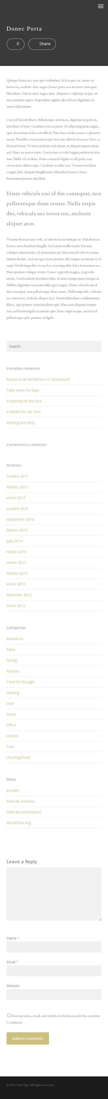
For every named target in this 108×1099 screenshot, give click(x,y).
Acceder (13, 790)
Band (11, 649)
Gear (10, 703)
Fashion (13, 671)
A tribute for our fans (24, 411)
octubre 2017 (17, 476)
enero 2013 (16, 584)
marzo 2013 (16, 562)
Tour (10, 746)
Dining (12, 660)
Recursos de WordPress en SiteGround (38, 379)
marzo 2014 (16, 551)
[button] (100, 6)
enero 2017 (16, 497)
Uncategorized (18, 757)
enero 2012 (16, 605)
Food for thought (21, 681)
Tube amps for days (23, 390)
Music (11, 714)
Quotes (13, 735)
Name (13, 938)
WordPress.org (19, 822)
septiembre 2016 (20, 519)
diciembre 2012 (19, 594)
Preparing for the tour (24, 401)
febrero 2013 (17, 573)
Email (12, 962)
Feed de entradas (21, 801)
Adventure (15, 638)
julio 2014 (14, 540)
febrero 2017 (17, 487)
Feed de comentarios (24, 812)
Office (11, 725)
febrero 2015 (17, 530)
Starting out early (20, 422)
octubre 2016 (17, 508)
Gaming (13, 692)
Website (13, 985)
